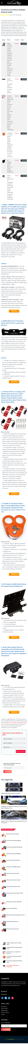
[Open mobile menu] (1, 3)
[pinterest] (12, 998)
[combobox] (14, 738)
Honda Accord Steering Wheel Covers (15, 914)
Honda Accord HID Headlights (13, 853)
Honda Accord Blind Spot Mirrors (14, 847)
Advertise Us (4, 1006)
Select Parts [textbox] (7, 747)
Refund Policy (4, 1010)
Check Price (14, 311)
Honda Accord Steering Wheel (13, 840)
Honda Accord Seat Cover (12, 928)
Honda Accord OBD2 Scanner (13, 866)
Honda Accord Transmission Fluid (14, 893)
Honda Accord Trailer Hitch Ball (14, 901)
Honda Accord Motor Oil (12, 921)
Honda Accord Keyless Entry (13, 880)
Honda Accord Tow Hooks (12, 833)
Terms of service (5, 1012)
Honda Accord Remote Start (13, 860)
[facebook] (2, 998)
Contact (3, 1014)
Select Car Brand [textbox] (8, 739)
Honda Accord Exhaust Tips (13, 886)
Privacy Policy (4, 1008)
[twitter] (5, 998)
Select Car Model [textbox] (8, 743)
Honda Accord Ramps (11, 908)
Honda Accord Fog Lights (12, 873)
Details (16, 43)
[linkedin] (9, 998)
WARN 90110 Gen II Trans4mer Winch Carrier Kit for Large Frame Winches (12, 323)
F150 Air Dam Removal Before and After (10, 793)
